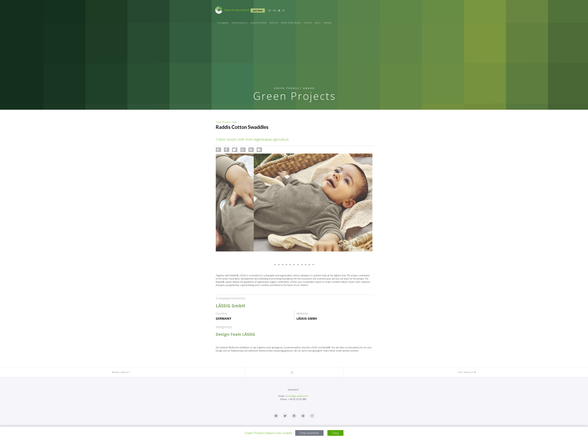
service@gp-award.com (296, 396)
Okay (335, 433)
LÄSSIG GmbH (306, 318)
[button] (218, 149)
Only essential (309, 433)
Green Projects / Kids (226, 122)
